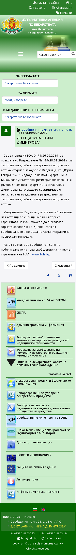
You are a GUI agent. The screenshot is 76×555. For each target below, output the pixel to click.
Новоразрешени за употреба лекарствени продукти (37, 394)
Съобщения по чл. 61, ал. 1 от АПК (47, 129)
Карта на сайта (47, 2)
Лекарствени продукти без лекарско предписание (43, 382)
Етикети (65, 13)
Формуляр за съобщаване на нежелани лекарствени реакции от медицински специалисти (42, 340)
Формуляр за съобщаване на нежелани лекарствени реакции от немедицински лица (42, 352)
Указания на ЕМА (59, 374)
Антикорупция (27, 479)
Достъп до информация (34, 442)
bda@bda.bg (29, 538)
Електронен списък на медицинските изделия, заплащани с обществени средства (43, 408)
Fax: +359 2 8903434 (55, 533)
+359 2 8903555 (24, 533)
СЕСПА (21, 312)
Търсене (38, 7)
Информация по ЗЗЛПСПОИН (37, 492)
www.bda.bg (41, 254)
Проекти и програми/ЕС (33, 455)
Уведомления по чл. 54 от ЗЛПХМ (41, 300)
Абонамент (63, 7)
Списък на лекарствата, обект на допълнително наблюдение (41, 363)
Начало (29, 516)
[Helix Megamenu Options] (20, 54)
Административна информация (40, 325)
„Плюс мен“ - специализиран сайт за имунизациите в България (43, 431)
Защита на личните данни (36, 467)
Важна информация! (31, 288)
